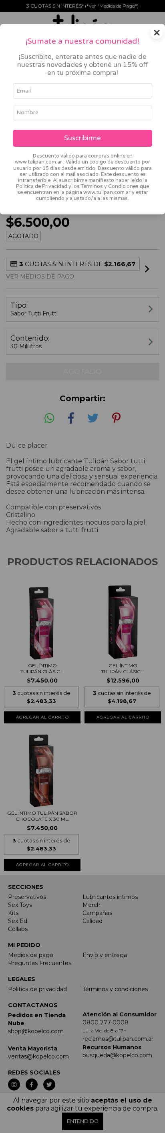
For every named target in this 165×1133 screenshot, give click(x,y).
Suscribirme (82, 138)
